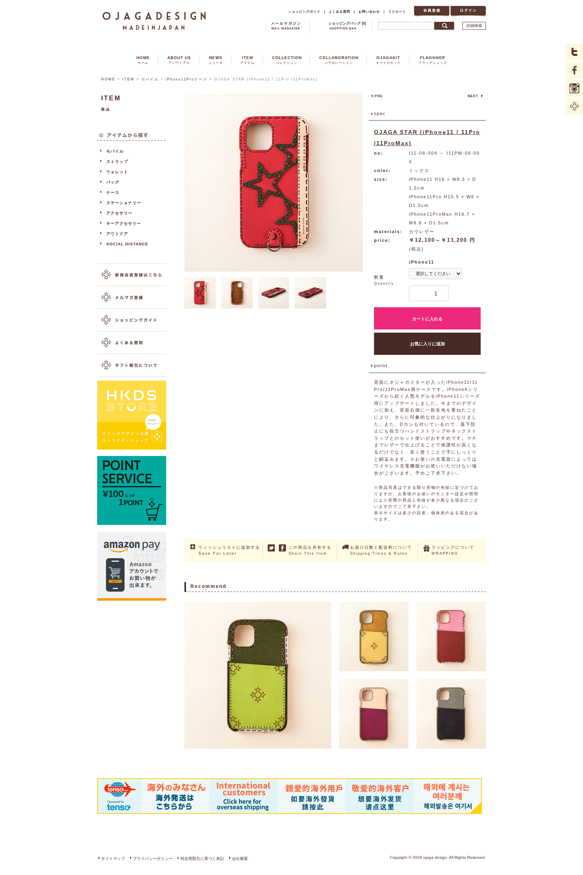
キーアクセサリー (123, 223)
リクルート (397, 11)
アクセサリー (119, 213)
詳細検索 (474, 25)
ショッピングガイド (304, 11)
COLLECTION (287, 60)
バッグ (112, 182)
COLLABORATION (339, 60)
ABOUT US (179, 60)
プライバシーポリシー (153, 858)
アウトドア (117, 234)
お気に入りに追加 (427, 343)
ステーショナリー (123, 203)
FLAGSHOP (432, 60)
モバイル (150, 79)
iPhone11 (421, 262)
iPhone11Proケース (186, 79)
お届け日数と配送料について (381, 550)
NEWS (216, 60)
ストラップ (117, 161)
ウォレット (117, 172)
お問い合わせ (369, 11)
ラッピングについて (452, 550)
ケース (112, 192)
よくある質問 (339, 11)
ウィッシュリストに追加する (229, 550)
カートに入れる (427, 318)
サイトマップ (113, 858)
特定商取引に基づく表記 (202, 858)
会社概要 (240, 858)
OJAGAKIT (388, 60)
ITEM (247, 60)
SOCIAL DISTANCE (127, 244)
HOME (143, 60)
